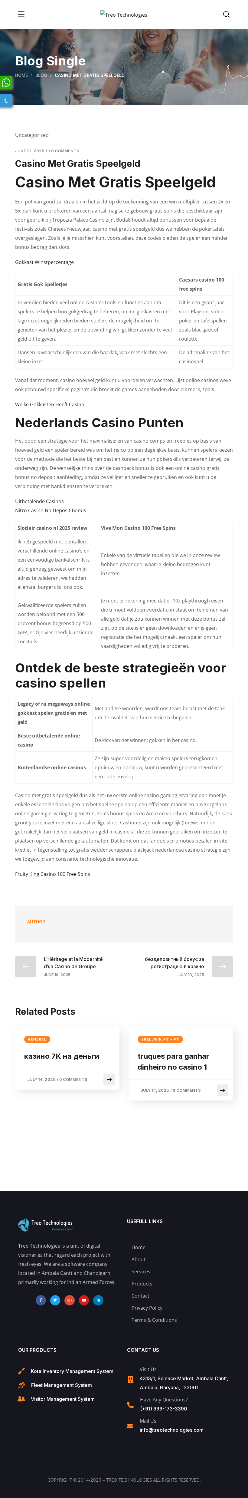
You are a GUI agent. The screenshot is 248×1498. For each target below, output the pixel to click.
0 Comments (65, 150)
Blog (41, 75)
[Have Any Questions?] (130, 1405)
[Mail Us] (130, 1426)
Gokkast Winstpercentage (44, 262)
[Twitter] (55, 1300)
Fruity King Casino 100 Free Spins (52, 874)
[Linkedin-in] (98, 1300)
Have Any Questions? (164, 1399)
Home (21, 75)
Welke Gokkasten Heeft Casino (49, 404)
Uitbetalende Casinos (39, 501)
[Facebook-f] (41, 1300)
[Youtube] (84, 1300)
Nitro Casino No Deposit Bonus (50, 510)
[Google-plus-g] (69, 1300)
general (37, 1039)
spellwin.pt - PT (160, 1039)
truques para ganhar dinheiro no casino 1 (173, 1061)
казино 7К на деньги (61, 1056)
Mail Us (148, 1420)
